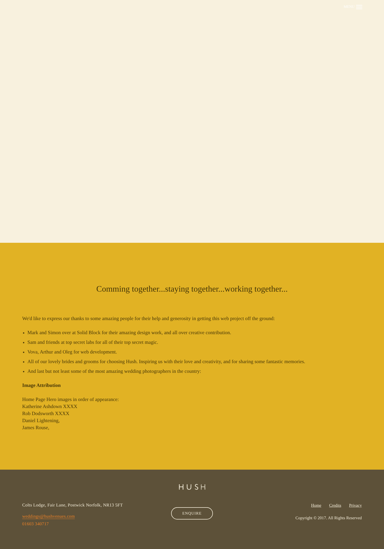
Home (316, 505)
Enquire (192, 513)
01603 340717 (35, 523)
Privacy (355, 505)
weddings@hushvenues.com (48, 516)
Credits (335, 505)
